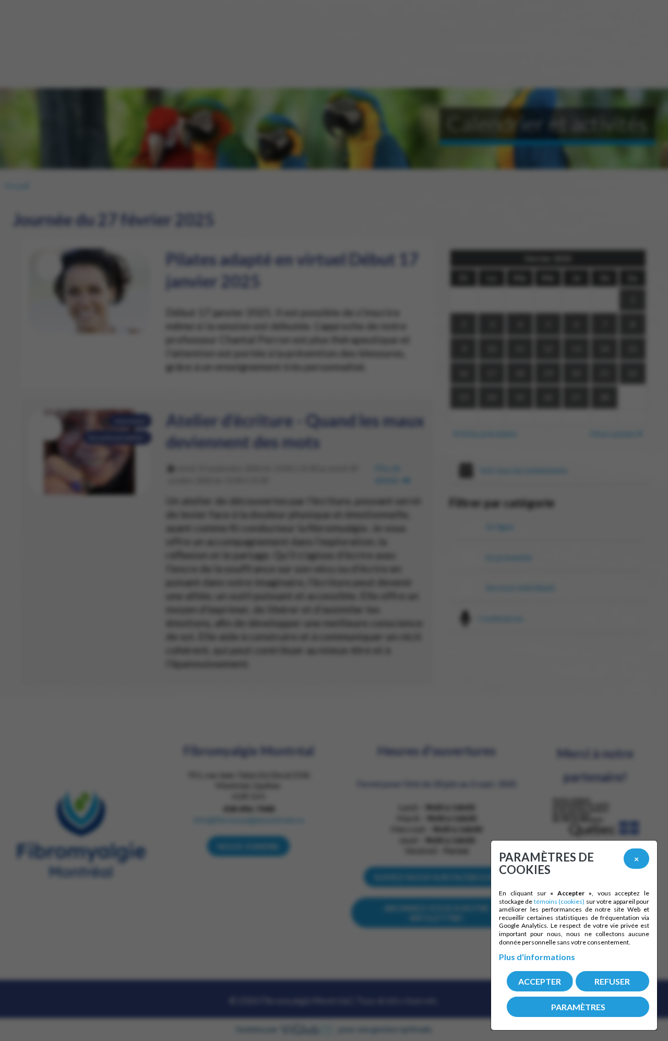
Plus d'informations (537, 957)
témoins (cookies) (559, 901)
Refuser (612, 981)
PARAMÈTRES (578, 1007)
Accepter (539, 981)
